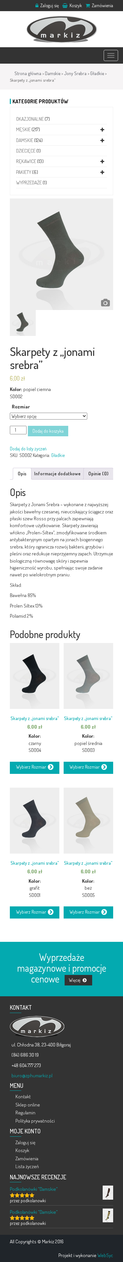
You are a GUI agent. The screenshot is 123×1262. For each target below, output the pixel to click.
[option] (61, 254)
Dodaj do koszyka (48, 431)
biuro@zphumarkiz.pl (31, 1075)
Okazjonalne (30, 119)
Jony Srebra (75, 73)
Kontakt (23, 1096)
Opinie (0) (98, 473)
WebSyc (105, 1255)
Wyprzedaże (29, 182)
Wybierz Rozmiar (31, 767)
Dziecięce (25, 151)
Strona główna (27, 73)
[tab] (22, 474)
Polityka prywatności (35, 1121)
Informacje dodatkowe (57, 473)
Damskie (52, 73)
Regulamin (25, 1112)
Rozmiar (21, 406)
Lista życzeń (27, 1166)
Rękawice (26, 161)
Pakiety (23, 172)
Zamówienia (102, 5)
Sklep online (27, 1105)
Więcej (75, 980)
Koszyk (75, 5)
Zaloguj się (49, 5)
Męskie (23, 129)
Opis (22, 473)
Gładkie (97, 73)
